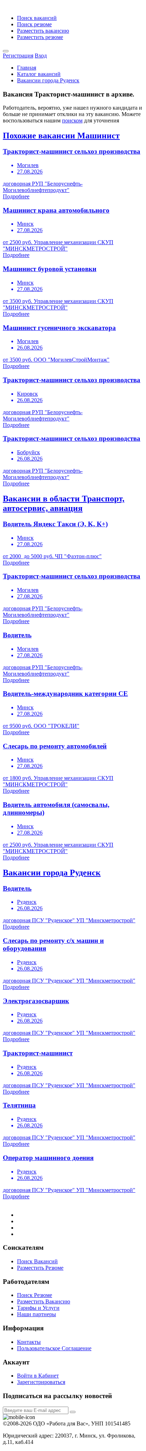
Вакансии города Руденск (48, 80)
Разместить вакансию (43, 31)
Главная (26, 68)
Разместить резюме (40, 37)
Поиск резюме (34, 24)
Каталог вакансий (39, 74)
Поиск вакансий (37, 18)
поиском (72, 120)
